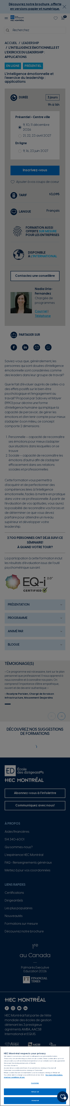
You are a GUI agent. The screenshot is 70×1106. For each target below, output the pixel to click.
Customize (35, 1083)
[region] (35, 1076)
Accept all (35, 1100)
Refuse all (35, 1092)
